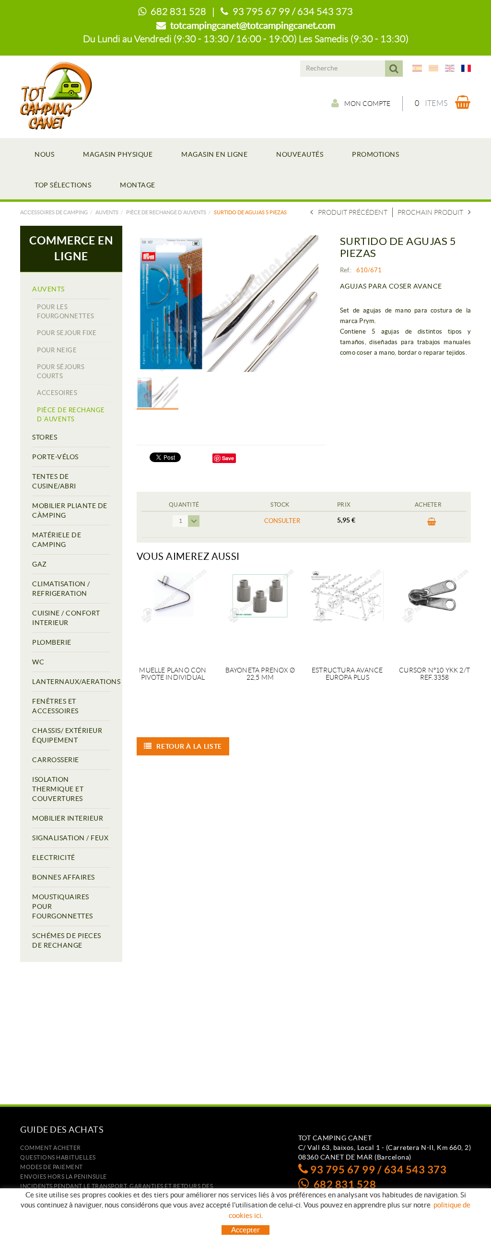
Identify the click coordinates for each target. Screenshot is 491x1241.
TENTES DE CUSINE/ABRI (54, 481)
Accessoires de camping (54, 212)
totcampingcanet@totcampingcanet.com (252, 25)
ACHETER (428, 524)
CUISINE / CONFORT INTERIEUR (66, 617)
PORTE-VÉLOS (55, 457)
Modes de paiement (51, 1167)
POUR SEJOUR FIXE (66, 332)
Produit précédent (352, 212)
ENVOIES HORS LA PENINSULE (63, 1176)
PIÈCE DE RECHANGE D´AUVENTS (166, 212)
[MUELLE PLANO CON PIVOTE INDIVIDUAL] (173, 611)
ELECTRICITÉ (53, 857)
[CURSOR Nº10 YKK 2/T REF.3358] (434, 611)
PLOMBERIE (51, 642)
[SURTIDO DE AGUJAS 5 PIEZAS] (227, 303)
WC (38, 662)
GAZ (39, 564)
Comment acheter (50, 1148)
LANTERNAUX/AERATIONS (71, 681)
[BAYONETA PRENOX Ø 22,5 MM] (259, 611)
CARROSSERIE (55, 760)
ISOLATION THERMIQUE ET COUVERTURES (57, 789)
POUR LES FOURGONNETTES (65, 311)
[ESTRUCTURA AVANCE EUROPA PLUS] (347, 611)
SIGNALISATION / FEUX (70, 838)
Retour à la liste (189, 746)
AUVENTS (106, 212)
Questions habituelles (58, 1157)
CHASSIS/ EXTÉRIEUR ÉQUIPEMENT (67, 735)
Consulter (282, 520)
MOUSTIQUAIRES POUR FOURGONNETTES (62, 906)
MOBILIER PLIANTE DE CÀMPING (69, 510)
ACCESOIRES (57, 392)
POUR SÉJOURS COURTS (60, 371)
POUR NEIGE (57, 350)
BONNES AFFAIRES (63, 877)
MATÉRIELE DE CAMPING (56, 539)
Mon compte (367, 103)
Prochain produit (430, 212)
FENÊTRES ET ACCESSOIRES (55, 706)
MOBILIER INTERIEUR (67, 818)
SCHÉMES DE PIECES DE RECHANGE (66, 940)
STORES (44, 437)
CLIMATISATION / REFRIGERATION (61, 588)
